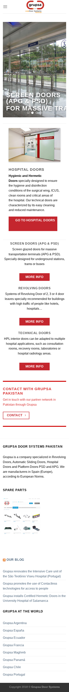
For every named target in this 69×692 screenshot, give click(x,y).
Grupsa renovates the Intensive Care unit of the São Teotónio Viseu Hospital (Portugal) (32, 574)
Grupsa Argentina (15, 623)
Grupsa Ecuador (14, 637)
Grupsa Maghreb (14, 652)
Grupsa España (13, 630)
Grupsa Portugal (14, 674)
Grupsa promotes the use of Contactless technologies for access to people (30, 586)
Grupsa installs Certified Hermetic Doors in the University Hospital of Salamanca (34, 598)
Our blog (15, 559)
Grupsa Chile (12, 667)
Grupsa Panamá (14, 659)
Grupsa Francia (13, 645)
